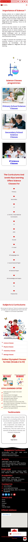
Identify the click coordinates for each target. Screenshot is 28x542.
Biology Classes (8, 354)
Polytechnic (14, 294)
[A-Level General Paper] (14, 259)
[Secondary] (14, 196)
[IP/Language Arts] (14, 252)
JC (14, 207)
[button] (5, 1)
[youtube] (24, 1)
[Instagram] (22, 1)
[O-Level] (14, 244)
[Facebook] (18, 1)
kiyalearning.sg (17, 537)
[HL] (14, 283)
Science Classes (8, 343)
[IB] (14, 221)
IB (14, 224)
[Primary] (14, 188)
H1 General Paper (14, 271)
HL (14, 286)
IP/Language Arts (14, 255)
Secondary (14, 199)
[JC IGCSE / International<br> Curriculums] (14, 211)
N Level (14, 240)
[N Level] (14, 236)
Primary (14, 192)
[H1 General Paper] (14, 267)
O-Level (14, 247)
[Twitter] (20, 1)
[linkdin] (27, 1)
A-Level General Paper (14, 263)
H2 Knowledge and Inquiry (14, 278)
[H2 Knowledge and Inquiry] (14, 275)
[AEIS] (14, 229)
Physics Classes (8, 347)
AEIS (14, 232)
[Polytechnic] (14, 290)
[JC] (14, 204)
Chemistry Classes (9, 351)
